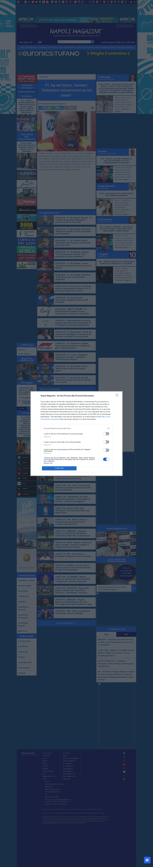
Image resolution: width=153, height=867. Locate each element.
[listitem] (76, 428)
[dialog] (76, 433)
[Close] (118, 396)
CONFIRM (59, 468)
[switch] (106, 433)
